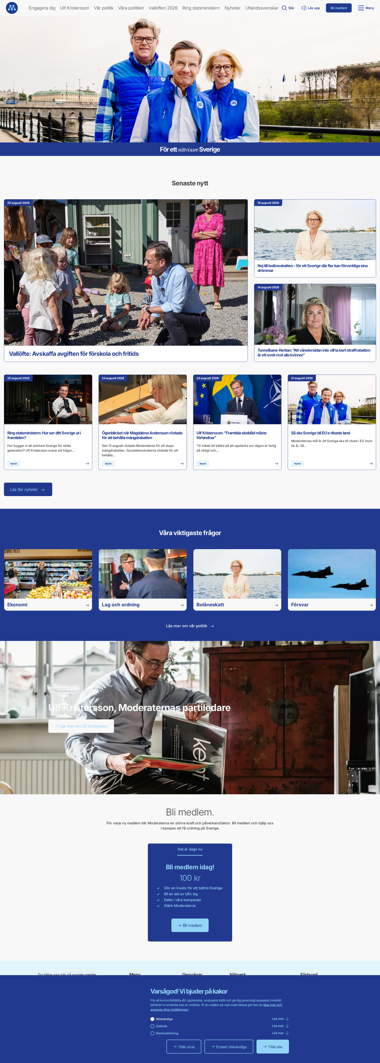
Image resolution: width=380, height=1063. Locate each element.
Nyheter (233, 7)
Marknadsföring (167, 1033)
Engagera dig (42, 7)
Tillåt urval (186, 1046)
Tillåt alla (275, 1046)
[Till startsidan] (12, 8)
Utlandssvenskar (261, 7)
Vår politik (103, 7)
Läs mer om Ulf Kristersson (84, 726)
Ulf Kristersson (74, 7)
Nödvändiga (164, 1019)
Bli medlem (339, 8)
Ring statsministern (201, 7)
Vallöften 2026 (163, 7)
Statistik (161, 1026)
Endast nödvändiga (231, 1046)
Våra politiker (131, 7)
